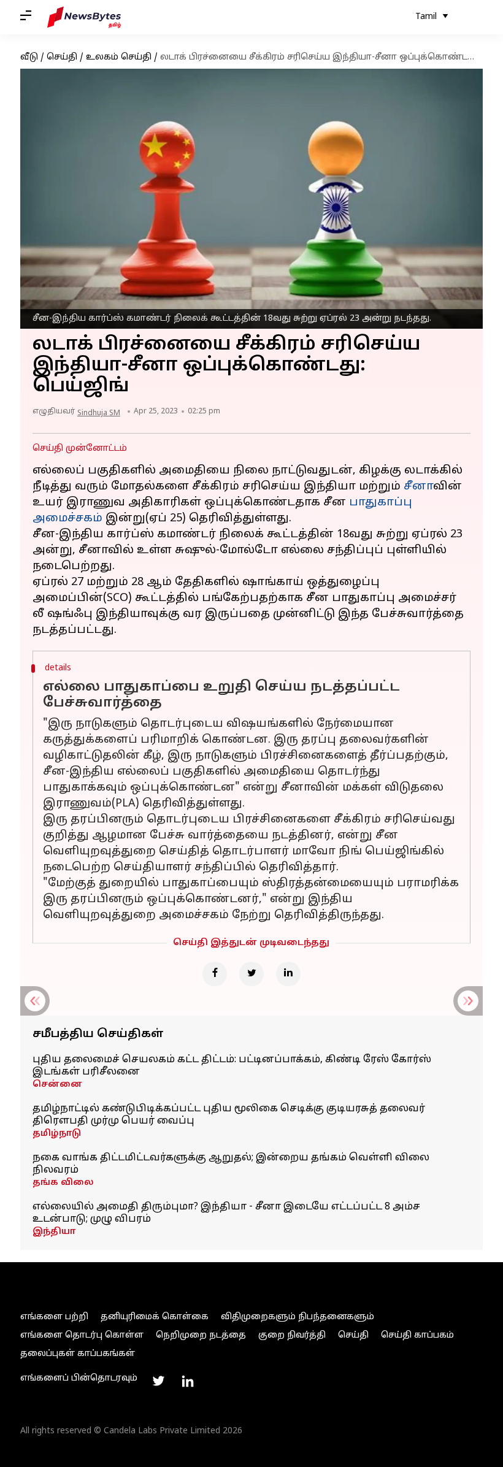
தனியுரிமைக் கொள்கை (155, 1317)
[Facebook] (214, 974)
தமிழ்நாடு (57, 1133)
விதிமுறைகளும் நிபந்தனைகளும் (297, 1317)
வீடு (29, 57)
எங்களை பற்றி (54, 1317)
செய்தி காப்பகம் (417, 1335)
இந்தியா (54, 1232)
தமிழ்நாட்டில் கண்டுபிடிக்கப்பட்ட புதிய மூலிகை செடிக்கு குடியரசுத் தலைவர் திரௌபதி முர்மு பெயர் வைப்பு (229, 1115)
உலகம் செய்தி (119, 57)
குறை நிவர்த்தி (292, 1335)
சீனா (418, 487)
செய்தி (62, 57)
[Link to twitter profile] (158, 1381)
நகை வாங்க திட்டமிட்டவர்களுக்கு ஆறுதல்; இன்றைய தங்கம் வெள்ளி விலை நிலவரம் (231, 1164)
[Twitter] (251, 974)
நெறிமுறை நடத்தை (201, 1335)
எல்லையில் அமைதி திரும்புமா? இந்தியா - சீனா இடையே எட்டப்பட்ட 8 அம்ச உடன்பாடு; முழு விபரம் (226, 1213)
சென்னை (57, 1084)
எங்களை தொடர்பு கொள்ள (82, 1335)
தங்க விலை (63, 1183)
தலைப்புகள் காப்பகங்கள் (77, 1354)
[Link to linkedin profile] (187, 1381)
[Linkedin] (288, 974)
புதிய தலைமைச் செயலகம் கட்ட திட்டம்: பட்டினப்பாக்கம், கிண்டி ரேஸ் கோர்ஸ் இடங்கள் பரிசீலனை (232, 1066)
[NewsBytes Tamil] (84, 17)
